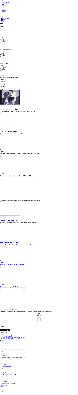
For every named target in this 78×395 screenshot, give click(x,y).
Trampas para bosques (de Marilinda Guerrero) (13, 287)
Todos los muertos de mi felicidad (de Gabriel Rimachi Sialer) (17, 176)
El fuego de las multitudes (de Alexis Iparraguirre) (13, 374)
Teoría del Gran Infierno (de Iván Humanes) (12, 264)
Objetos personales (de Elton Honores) (10, 198)
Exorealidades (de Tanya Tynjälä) (9, 309)
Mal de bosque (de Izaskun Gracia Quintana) (6, 49)
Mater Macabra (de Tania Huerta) (9, 242)
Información (4, 10)
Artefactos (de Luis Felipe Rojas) (4, 35)
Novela (3, 3)
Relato (3, 4)
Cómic (3, 5)
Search (11, 328)
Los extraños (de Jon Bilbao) (8, 383)
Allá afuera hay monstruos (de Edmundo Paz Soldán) (14, 357)
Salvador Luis (39, 315)
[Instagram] (0, 15)
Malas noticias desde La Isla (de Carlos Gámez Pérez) (13, 349)
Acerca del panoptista (5, 2)
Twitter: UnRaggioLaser (4, 385)
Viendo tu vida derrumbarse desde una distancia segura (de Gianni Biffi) (9, 77)
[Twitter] (0, 14)
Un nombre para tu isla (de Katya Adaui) (11, 220)
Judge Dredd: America (7, 366)
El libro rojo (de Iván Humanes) (4, 63)
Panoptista (1, 0)
